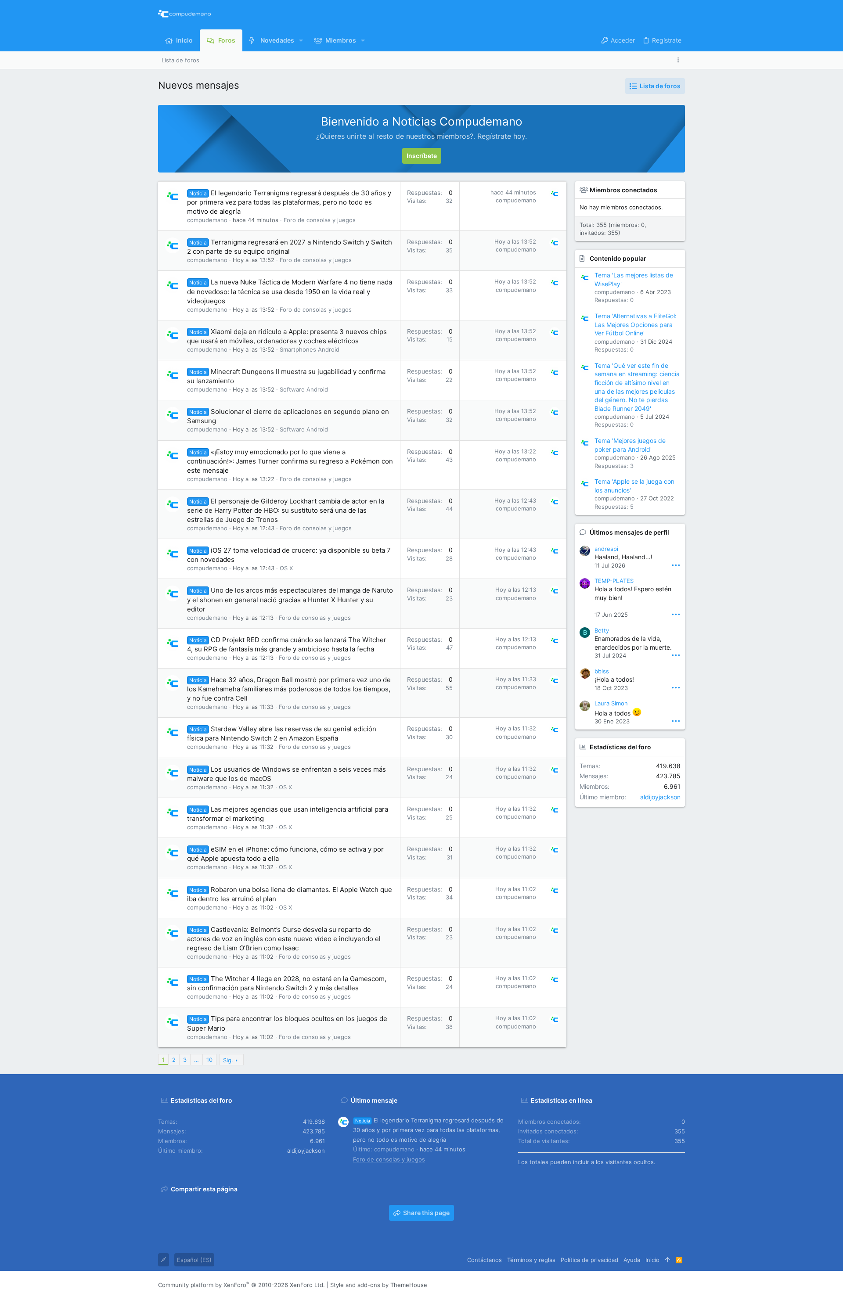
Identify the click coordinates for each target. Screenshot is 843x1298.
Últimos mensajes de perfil (629, 532)
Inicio (652, 1259)
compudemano (207, 219)
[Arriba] (667, 1259)
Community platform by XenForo (241, 1284)
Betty (601, 630)
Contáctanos (484, 1259)
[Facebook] (628, 1284)
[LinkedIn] (655, 1284)
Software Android (304, 389)
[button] (301, 40)
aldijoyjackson (660, 797)
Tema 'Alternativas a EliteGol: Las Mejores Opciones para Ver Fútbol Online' (635, 324)
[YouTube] (681, 1284)
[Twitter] (668, 1284)
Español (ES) (194, 1259)
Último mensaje (374, 1100)
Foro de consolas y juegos (320, 219)
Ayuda (631, 1259)
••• (676, 564)
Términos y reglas (531, 1259)
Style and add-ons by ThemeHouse (378, 1284)
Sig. (228, 1060)
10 (209, 1059)
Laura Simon (611, 703)
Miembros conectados (623, 190)
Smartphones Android (309, 349)
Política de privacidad (589, 1259)
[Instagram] (641, 1284)
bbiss (601, 671)
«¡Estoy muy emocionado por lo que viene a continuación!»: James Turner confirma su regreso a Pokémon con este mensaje (290, 461)
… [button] (196, 1059)
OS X (286, 568)
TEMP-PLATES (614, 580)
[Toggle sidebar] (679, 60)
